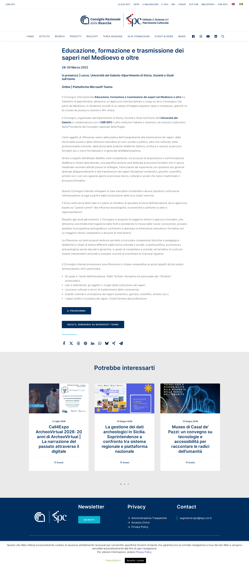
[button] (194, 36)
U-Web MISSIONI (150, 4)
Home (30, 36)
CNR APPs (223, 4)
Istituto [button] (44, 36)
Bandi (181, 36)
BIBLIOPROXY (208, 4)
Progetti (75, 36)
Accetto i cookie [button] (135, 560)
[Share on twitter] (71, 343)
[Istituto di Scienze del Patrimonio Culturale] (124, 20)
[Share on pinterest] (85, 343)
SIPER (136, 4)
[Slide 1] (121, 484)
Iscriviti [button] (89, 519)
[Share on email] (121, 343)
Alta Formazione (139, 36)
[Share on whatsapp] (99, 343)
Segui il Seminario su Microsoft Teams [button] (93, 324)
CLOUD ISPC (124, 4)
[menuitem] (125, 4)
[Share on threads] (78, 343)
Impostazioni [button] (113, 560)
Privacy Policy (139, 526)
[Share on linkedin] (92, 343)
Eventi (60, 462)
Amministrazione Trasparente (149, 518)
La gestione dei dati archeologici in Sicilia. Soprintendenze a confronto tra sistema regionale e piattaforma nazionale (125, 439)
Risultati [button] (92, 36)
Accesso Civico (140, 522)
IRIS (173, 4)
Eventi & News (164, 36)
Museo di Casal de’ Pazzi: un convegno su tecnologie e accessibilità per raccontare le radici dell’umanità (190, 439)
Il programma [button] (76, 310)
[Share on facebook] (64, 343)
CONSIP (182, 4)
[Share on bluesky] (106, 343)
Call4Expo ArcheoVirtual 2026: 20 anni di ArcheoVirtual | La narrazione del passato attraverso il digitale (59, 439)
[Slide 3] (128, 484)
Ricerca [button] (60, 36)
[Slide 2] (124, 484)
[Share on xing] (113, 343)
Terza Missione (112, 36)
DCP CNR (193, 4)
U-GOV (164, 4)
